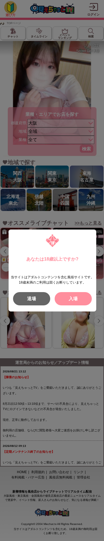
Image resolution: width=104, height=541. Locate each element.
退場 (31, 298)
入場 (73, 298)
